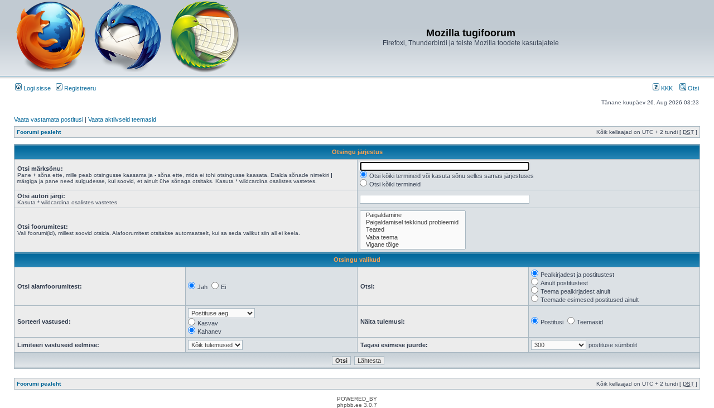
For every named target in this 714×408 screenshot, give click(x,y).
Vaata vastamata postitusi (48, 119)
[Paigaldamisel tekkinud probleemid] (413, 222)
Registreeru (79, 88)
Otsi (692, 88)
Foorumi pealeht (39, 132)
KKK (666, 88)
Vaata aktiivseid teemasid (122, 119)
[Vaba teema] (413, 237)
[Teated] (413, 229)
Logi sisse (36, 88)
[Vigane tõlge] (413, 244)
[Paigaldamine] (413, 215)
